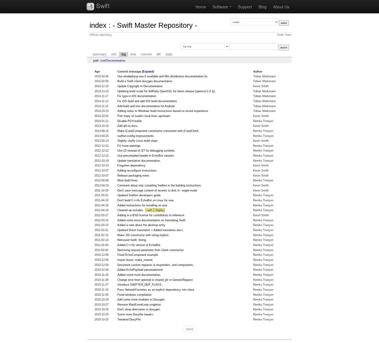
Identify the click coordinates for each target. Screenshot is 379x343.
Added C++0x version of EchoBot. (139, 245)
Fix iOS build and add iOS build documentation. (147, 101)
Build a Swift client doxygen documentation (144, 81)
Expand (148, 71)
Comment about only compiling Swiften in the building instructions (159, 185)
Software (221, 6)
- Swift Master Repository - (155, 25)
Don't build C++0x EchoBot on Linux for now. (145, 200)
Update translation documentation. (139, 160)
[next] (189, 329)
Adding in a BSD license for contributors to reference (150, 215)
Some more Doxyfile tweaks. (135, 314)
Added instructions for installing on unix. (142, 205)
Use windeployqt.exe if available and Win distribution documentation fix (162, 76)
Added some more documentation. (139, 274)
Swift (102, 5)
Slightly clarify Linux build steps (137, 140)
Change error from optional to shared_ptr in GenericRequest (155, 279)
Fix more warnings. (129, 145)
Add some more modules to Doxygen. (141, 299)
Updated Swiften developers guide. (139, 195)
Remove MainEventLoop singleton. (139, 304)
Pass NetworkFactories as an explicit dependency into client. (156, 289)
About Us (281, 6)
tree (133, 54)
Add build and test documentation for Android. (146, 106)
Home (200, 6)
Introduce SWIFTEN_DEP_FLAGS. (139, 284)
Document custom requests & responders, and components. (155, 265)
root (102, 60)
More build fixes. (127, 180)
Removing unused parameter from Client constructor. (150, 250)
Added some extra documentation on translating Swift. (151, 220)
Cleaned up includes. (130, 210)
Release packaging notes (133, 175)
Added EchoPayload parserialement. (140, 269)
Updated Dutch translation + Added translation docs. (150, 230)
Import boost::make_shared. (135, 260)
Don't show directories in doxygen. (139, 309)
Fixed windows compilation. (134, 294)
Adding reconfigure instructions (137, 170)
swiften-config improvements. (136, 136)
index (98, 25)
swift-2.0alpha (155, 210)
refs (114, 54)
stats (168, 54)
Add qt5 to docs (127, 125)
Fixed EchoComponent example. (138, 254)
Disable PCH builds (129, 121)
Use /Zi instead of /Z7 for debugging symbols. (146, 150)
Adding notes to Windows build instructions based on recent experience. (163, 111)
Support (245, 6)
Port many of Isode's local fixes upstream (143, 116)
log (124, 54)
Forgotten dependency (131, 165)
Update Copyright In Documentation (140, 86)
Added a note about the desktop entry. (141, 225)
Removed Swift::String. (132, 240)
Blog (262, 6)
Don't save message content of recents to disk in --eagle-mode (157, 190)
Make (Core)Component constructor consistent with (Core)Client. (158, 131)
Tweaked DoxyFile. (129, 319)
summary (99, 54)
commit (146, 54)
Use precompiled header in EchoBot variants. (146, 155)
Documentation (115, 60)
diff (158, 54)
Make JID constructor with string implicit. (143, 235)
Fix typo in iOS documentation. (137, 96)
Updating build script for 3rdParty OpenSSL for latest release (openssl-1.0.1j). (166, 91)
